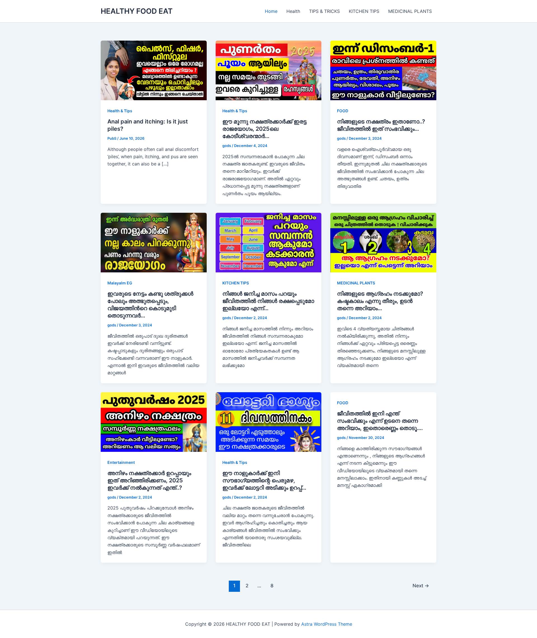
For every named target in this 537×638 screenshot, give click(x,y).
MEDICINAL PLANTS (410, 11)
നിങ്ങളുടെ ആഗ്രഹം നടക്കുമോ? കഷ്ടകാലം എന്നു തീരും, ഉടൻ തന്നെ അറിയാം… (380, 301)
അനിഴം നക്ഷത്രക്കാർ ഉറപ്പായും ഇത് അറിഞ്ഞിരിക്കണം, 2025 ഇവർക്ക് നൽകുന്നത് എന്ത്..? (149, 480)
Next (421, 585)
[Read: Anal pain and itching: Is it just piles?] (154, 70)
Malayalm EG (119, 283)
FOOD (342, 110)
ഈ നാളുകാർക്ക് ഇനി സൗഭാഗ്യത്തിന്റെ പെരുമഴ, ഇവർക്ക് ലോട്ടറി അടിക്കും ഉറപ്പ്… (264, 480)
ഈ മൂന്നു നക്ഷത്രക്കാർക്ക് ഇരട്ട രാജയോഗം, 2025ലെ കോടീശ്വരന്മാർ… (264, 128)
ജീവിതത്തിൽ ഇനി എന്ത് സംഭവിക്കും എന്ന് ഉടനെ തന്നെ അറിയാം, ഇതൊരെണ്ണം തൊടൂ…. (380, 420)
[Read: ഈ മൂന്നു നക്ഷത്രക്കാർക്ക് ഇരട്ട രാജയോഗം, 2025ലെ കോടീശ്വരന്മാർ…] (269, 70)
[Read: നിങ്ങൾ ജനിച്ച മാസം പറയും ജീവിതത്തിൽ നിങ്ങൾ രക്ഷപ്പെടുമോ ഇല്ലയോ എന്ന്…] (269, 242)
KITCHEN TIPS (364, 11)
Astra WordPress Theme (326, 624)
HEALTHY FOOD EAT (137, 11)
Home (271, 11)
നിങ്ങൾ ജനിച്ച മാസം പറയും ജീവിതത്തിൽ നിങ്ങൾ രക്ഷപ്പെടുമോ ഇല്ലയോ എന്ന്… (268, 301)
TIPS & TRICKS (324, 11)
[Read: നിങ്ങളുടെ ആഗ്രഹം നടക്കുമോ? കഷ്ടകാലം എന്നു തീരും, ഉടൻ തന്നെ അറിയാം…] (383, 242)
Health (293, 11)
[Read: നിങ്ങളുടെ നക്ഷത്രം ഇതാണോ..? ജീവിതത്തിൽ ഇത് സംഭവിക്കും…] (383, 70)
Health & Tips (119, 110)
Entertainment (121, 462)
